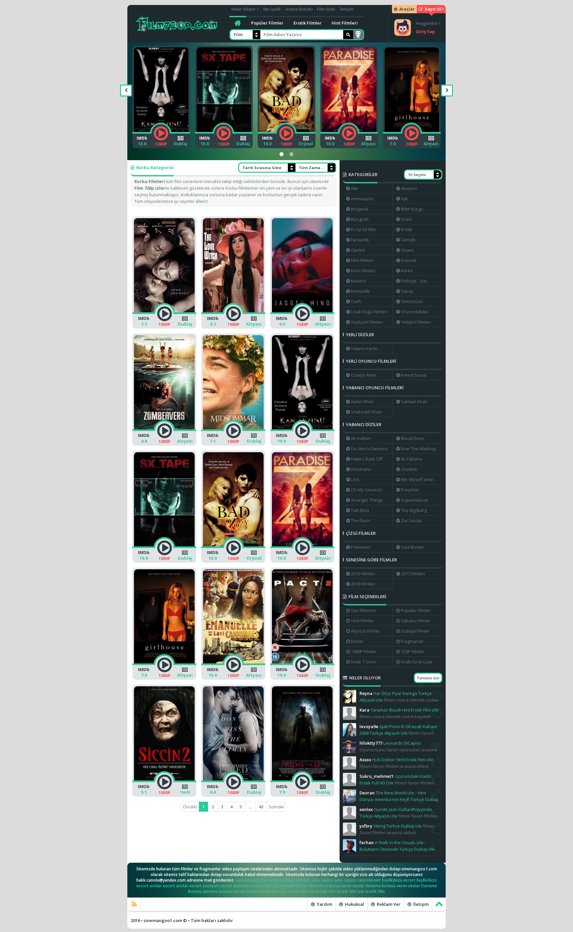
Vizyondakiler (414, 312)
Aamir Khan (362, 401)
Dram (406, 219)
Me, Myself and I (417, 479)
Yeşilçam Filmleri (367, 322)
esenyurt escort (217, 886)
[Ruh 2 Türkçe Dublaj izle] (302, 665)
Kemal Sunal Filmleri (411, 376)
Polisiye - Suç (414, 281)
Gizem (407, 250)
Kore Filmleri (363, 271)
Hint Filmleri (345, 23)
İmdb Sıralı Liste (416, 662)
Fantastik (360, 240)
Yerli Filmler (362, 621)
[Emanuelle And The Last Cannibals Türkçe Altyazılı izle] (423, 133)
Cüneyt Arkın (363, 375)
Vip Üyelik (272, 9)
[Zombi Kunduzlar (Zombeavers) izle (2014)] (164, 431)
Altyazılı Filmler (365, 631)
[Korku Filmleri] (176, 23)
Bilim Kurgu (412, 209)
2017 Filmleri (413, 574)
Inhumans (361, 469)
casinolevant (247, 880)
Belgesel (359, 209)
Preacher (410, 490)
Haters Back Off (366, 459)
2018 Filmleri (363, 584)
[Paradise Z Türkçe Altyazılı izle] (297, 133)
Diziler (357, 641)
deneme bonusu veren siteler (337, 886)
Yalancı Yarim (364, 348)
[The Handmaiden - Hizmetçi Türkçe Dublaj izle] (164, 314)
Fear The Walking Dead (415, 450)
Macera (358, 281)
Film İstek (326, 9)
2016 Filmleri (363, 574)
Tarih (356, 301)
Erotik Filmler (307, 23)
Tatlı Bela (360, 510)
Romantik (360, 291)
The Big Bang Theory (411, 511)
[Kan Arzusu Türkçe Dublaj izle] (302, 431)
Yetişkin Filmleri (416, 322)
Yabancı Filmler (416, 621)
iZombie (409, 469)
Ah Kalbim (361, 438)
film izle (271, 886)
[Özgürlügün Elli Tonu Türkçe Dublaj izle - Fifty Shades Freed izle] (233, 782)
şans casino (322, 880)
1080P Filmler (364, 651)
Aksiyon (409, 188)
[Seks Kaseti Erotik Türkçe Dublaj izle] (172, 133)
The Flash (360, 521)
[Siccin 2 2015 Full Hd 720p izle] (164, 782)
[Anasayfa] (237, 22)
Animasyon (362, 199)
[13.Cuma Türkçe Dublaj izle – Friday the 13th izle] (302, 782)
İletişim (346, 9)
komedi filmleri (294, 886)
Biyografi (360, 219)
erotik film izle (272, 891)
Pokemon (360, 547)
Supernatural (414, 500)
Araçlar (406, 9)
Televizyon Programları (409, 302)
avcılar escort (162, 886)
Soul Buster (412, 547)
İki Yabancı (411, 459)
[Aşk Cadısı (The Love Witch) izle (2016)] (233, 314)
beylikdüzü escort (398, 880)
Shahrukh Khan (366, 412)
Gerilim (358, 250)
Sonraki (276, 807)
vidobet (288, 880)
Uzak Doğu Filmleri (369, 312)
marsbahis (270, 880)
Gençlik (408, 240)
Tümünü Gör (428, 677)
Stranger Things (367, 500)
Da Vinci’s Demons (369, 449)
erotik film (326, 891)
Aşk (404, 199)
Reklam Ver (388, 904)
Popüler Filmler (267, 23)
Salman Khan (414, 401)
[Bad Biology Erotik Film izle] (234, 133)
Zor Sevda (411, 521)
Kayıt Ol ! (434, 9)
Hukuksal (354, 904)
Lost (355, 479)
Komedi (408, 260)
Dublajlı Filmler (415, 631)
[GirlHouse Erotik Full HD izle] (360, 133)
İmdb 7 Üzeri (363, 662)
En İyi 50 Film (363, 229)
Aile (354, 188)
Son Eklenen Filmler (361, 611)
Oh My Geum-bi (366, 490)
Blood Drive (412, 438)
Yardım (324, 904)
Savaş (407, 291)
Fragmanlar (412, 641)
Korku (407, 271)
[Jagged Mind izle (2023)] (302, 314)
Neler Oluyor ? (245, 9)
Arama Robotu (299, 9)
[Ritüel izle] (233, 431)
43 (261, 807)
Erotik (406, 229)
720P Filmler (412, 651)
